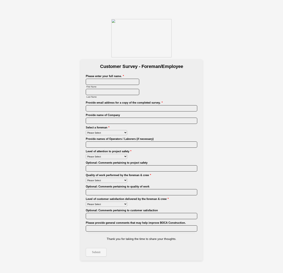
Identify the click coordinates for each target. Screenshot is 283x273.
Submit (96, 252)
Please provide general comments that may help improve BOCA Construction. (136, 222)
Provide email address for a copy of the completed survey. (124, 102)
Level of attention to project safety (108, 151)
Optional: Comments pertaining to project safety (117, 162)
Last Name (91, 97)
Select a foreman (97, 127)
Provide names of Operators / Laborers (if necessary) (120, 138)
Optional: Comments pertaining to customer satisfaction (122, 210)
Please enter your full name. (105, 76)
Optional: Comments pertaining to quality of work (117, 186)
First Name (91, 87)
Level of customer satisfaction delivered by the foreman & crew (127, 199)
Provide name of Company (103, 115)
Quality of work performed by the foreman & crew (118, 175)
